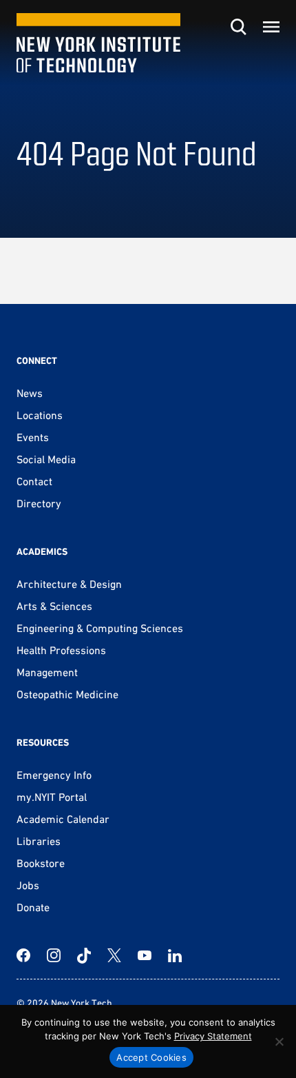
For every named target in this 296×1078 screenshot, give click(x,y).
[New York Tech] (98, 43)
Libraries (39, 841)
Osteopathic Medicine (67, 694)
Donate (33, 907)
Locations (40, 415)
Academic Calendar (63, 819)
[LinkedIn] (175, 955)
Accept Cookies (151, 1057)
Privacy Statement (213, 1035)
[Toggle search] (238, 27)
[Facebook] (23, 955)
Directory (39, 503)
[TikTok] (84, 955)
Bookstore (41, 863)
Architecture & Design (69, 584)
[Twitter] (114, 955)
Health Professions (61, 650)
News (30, 393)
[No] (279, 1041)
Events (33, 437)
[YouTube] (144, 955)
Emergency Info (54, 775)
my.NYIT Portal (52, 797)
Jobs (28, 885)
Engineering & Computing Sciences (100, 628)
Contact (34, 481)
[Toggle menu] (271, 27)
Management (47, 672)
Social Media (46, 459)
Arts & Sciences (54, 606)
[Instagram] (54, 955)
